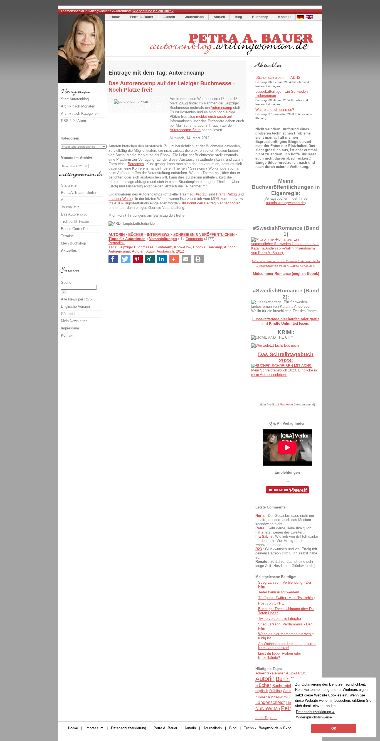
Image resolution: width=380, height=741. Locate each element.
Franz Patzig (226, 194)
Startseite (69, 185)
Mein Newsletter (74, 321)
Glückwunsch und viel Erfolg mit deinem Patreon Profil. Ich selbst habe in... (286, 553)
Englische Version (75, 306)
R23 (258, 549)
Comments (194, 239)
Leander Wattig (120, 199)
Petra (259, 528)
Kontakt (284, 17)
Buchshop (260, 17)
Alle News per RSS (76, 299)
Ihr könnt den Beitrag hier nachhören (211, 203)
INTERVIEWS (158, 235)
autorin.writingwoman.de (285, 203)
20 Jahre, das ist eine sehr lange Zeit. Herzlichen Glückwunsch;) (285, 563)
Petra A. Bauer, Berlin (78, 192)
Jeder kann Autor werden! (278, 592)
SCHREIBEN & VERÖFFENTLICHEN (204, 235)
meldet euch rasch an (213, 116)
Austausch (165, 251)
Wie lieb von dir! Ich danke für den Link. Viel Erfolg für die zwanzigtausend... (286, 540)
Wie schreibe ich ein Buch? (153, 11)
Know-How (182, 247)
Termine (67, 236)
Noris (260, 515)
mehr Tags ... (266, 718)
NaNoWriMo (267, 708)
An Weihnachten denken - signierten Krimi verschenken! (287, 646)
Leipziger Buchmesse (136, 247)
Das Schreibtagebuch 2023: (286, 357)
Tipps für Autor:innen (126, 239)
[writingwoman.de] (213, 55)
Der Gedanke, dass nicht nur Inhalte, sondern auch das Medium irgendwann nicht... (284, 519)
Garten (288, 691)
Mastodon (286, 404)
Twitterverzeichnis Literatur (279, 619)
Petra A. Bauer (141, 17)
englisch (261, 691)
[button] (113, 259)
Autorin (169, 17)
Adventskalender (270, 673)
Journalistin (194, 17)
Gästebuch (69, 314)
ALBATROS (296, 673)
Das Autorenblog (74, 214)
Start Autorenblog (75, 99)
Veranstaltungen (163, 239)
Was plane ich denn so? (274, 109)
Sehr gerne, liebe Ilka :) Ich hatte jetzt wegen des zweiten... (283, 530)
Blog (238, 17)
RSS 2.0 (68, 121)
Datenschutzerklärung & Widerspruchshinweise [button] (315, 714)
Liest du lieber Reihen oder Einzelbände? (279, 655)
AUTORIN (116, 235)
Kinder (261, 697)
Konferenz (164, 247)
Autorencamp (221, 108)
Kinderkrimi (278, 697)
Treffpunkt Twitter (75, 221)
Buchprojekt (282, 685)
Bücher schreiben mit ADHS (277, 77)
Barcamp (215, 247)
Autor (150, 251)
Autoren (138, 251)
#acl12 (201, 194)
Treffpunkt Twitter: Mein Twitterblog (286, 598)
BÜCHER (135, 235)
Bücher (263, 685)
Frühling (275, 691)
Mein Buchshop (73, 243)
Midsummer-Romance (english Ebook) (286, 274)
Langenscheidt (270, 702)
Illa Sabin (263, 536)
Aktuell (219, 17)
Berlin (283, 679)
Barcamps (136, 164)
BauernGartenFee (75, 229)
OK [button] (333, 728)
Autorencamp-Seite (185, 130)
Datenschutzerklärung (128, 728)
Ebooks (199, 247)
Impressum (70, 328)
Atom (81, 121)
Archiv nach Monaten (78, 106)
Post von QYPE (271, 603)
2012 (180, 251)
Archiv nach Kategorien (79, 113)
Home (115, 17)
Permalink (116, 243)
